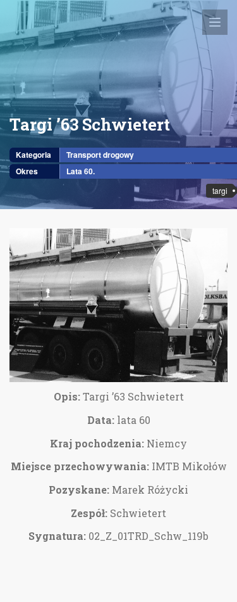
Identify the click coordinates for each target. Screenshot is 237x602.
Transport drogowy (100, 154)
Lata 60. (80, 171)
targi (220, 190)
